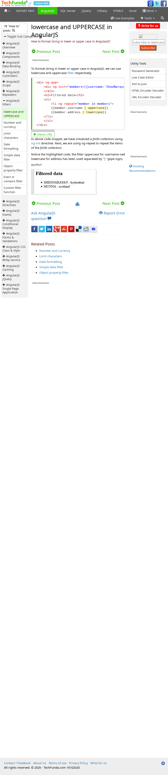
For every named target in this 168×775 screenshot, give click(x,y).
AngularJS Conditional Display (11, 224)
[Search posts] (13, 30)
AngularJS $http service (11, 258)
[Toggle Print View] (77, 204)
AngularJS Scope (11, 83)
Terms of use (58, 763)
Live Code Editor (143, 77)
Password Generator (146, 71)
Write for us (149, 25)
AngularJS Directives (11, 203)
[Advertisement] (78, 313)
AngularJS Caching (11, 267)
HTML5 (118, 11)
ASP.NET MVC (25, 11)
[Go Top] (163, 763)
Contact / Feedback (17, 763)
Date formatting (50, 262)
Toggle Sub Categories (22, 36)
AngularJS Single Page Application (11, 288)
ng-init (35, 143)
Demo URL (44, 134)
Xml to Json (139, 84)
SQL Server (68, 11)
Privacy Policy (78, 763)
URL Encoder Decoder (146, 97)
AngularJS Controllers (11, 74)
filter (70, 73)
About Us (39, 763)
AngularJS (47, 11)
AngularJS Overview (11, 45)
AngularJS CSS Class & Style (14, 248)
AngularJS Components (11, 55)
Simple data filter (51, 267)
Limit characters (50, 256)
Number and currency (54, 250)
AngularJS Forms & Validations (11, 237)
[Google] (150, 3)
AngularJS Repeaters (11, 93)
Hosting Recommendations (142, 168)
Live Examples (124, 18)
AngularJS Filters (11, 102)
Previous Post (47, 203)
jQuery (86, 11)
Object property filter (54, 272)
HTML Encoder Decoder (148, 90)
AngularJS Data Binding (11, 64)
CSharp (102, 11)
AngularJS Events (11, 212)
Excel (132, 11)
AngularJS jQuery (11, 277)
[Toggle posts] (4, 43)
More (150, 11)
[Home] (7, 10)
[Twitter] (157, 3)
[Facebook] (163, 3)
